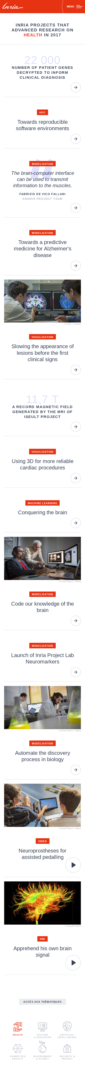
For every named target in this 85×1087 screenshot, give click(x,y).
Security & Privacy (67, 1057)
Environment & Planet (42, 1057)
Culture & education (42, 1036)
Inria (12, 7)
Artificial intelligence (67, 1036)
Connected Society (18, 1057)
